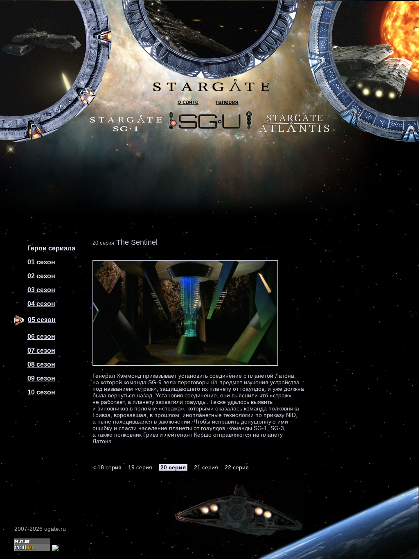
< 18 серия (107, 467)
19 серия (140, 467)
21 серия (206, 467)
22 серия (237, 467)
